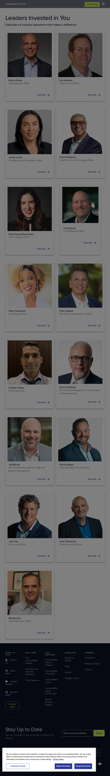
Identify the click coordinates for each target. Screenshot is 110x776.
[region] (49, 760)
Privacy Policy (58, 759)
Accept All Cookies (83, 766)
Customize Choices (17, 766)
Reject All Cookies (63, 766)
